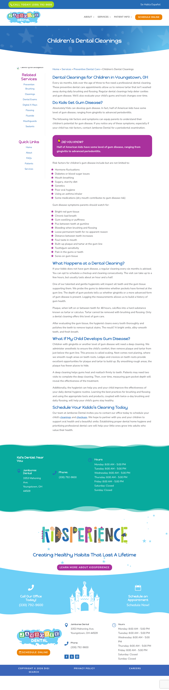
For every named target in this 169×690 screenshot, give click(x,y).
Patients (29, 163)
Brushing (29, 88)
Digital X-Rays (30, 104)
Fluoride (30, 115)
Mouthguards (30, 121)
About (29, 152)
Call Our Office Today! (31, 598)
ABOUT (88, 17)
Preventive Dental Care (87, 69)
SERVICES (103, 17)
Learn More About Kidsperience (84, 567)
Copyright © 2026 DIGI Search (34, 670)
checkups (82, 417)
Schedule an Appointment (138, 598)
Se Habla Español (150, 4)
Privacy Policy (84, 668)
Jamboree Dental (29, 472)
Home (29, 147)
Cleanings (30, 94)
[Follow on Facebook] (66, 657)
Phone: (63, 472)
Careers (135, 668)
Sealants (30, 126)
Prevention (29, 84)
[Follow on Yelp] (72, 657)
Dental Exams (30, 99)
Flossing (30, 110)
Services (29, 168)
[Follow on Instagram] (77, 657)
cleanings (65, 417)
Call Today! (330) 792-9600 (32, 4)
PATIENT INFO (122, 17)
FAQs (29, 158)
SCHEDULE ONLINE (148, 17)
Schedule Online (35, 652)
